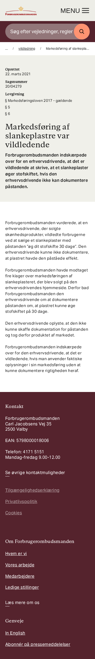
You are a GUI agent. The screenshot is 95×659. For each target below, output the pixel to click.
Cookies (13, 513)
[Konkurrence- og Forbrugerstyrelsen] (21, 10)
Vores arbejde (19, 565)
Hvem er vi (16, 553)
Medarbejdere (20, 576)
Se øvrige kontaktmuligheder (35, 472)
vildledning (26, 49)
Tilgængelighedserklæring (32, 490)
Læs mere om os (22, 602)
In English (15, 633)
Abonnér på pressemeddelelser (37, 644)
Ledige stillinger (22, 587)
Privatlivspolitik (21, 501)
